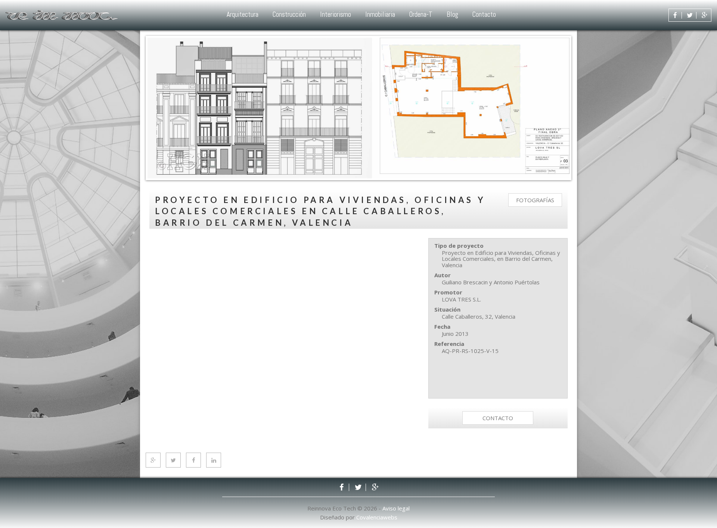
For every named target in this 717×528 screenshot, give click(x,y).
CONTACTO (497, 418)
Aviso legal (396, 508)
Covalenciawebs (376, 517)
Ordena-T (420, 14)
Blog (452, 14)
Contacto (484, 14)
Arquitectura (242, 14)
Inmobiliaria (380, 14)
